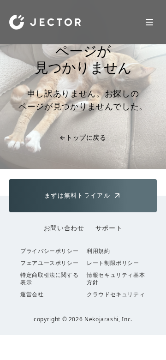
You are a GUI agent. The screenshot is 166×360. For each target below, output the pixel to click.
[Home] (45, 22)
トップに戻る (82, 137)
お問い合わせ (64, 227)
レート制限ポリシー (113, 263)
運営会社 (32, 294)
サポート (109, 227)
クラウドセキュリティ (116, 294)
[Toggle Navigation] (149, 22)
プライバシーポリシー (49, 251)
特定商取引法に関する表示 (49, 278)
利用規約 (98, 251)
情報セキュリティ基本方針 (116, 278)
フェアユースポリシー (49, 263)
